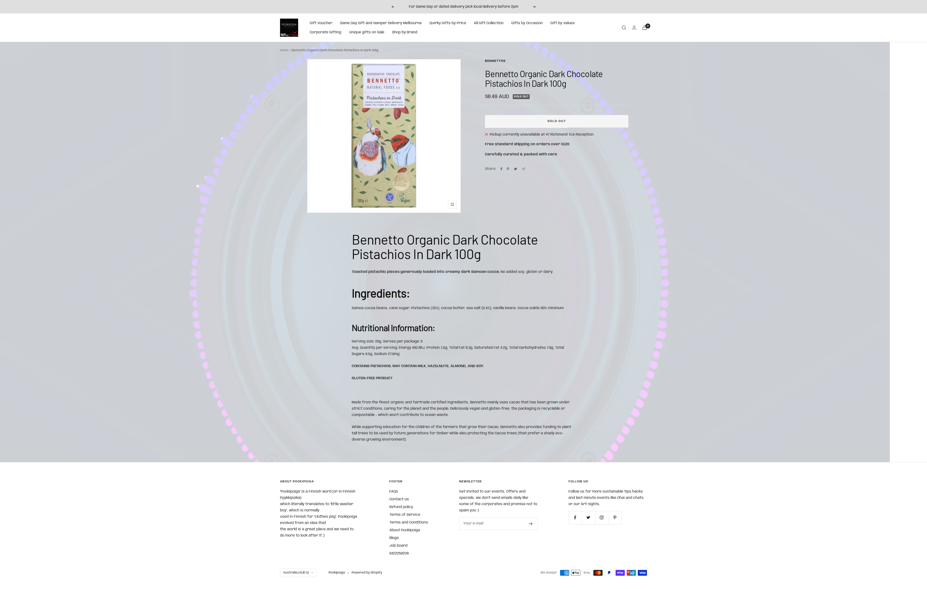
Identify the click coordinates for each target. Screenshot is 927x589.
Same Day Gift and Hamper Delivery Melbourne (381, 23)
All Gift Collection (489, 23)
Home (284, 50)
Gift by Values (562, 23)
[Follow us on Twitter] (588, 517)
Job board (398, 546)
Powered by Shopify (367, 572)
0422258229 (399, 553)
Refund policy (401, 507)
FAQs (393, 492)
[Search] (624, 28)
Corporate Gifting (325, 32)
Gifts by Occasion (527, 23)
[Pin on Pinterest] (508, 169)
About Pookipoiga (404, 530)
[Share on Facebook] (501, 169)
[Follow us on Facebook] (575, 517)
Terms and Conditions (408, 522)
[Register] (531, 523)
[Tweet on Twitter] (515, 169)
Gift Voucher (321, 23)
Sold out (557, 121)
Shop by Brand (404, 32)
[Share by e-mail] (523, 169)
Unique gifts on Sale (366, 32)
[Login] (634, 28)
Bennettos (495, 61)
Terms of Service (404, 515)
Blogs (394, 538)
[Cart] (644, 27)
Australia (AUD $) (296, 572)
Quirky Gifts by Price (447, 23)
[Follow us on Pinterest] (615, 517)
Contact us (399, 499)
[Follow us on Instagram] (601, 517)
